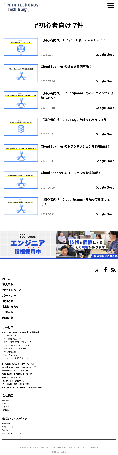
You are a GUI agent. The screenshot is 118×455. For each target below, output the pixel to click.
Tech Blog (6, 430)
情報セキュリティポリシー (79, 447)
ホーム (6, 279)
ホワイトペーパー (13, 290)
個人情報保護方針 (60, 447)
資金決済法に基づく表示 (29, 447)
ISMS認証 (94, 447)
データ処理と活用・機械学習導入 (16, 384)
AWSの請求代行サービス (13, 338)
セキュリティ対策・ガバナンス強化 (17, 345)
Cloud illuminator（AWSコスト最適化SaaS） (22, 387)
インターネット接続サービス (14, 380)
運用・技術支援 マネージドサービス (17, 342)
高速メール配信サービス (12, 377)
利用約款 (7, 318)
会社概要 (7, 395)
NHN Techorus (13, 270)
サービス (7, 327)
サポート (7, 312)
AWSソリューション (11, 355)
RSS (113, 270)
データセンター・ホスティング (15, 370)
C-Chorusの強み (10, 335)
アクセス (5, 406)
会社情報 (5, 400)
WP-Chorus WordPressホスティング (19, 367)
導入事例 (7, 284)
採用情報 (5, 410)
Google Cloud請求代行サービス (16, 358)
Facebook (6, 423)
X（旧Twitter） (8, 426)
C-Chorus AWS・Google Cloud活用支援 (20, 332)
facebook (105, 269)
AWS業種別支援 (10, 351)
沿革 (4, 403)
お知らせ (7, 301)
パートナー (9, 295)
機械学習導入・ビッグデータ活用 (16, 348)
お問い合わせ (10, 307)
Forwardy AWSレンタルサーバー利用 (18, 363)
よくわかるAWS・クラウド (12, 433)
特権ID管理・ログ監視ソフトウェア (17, 374)
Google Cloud (105, 54)
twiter (96, 270)
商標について (46, 447)
